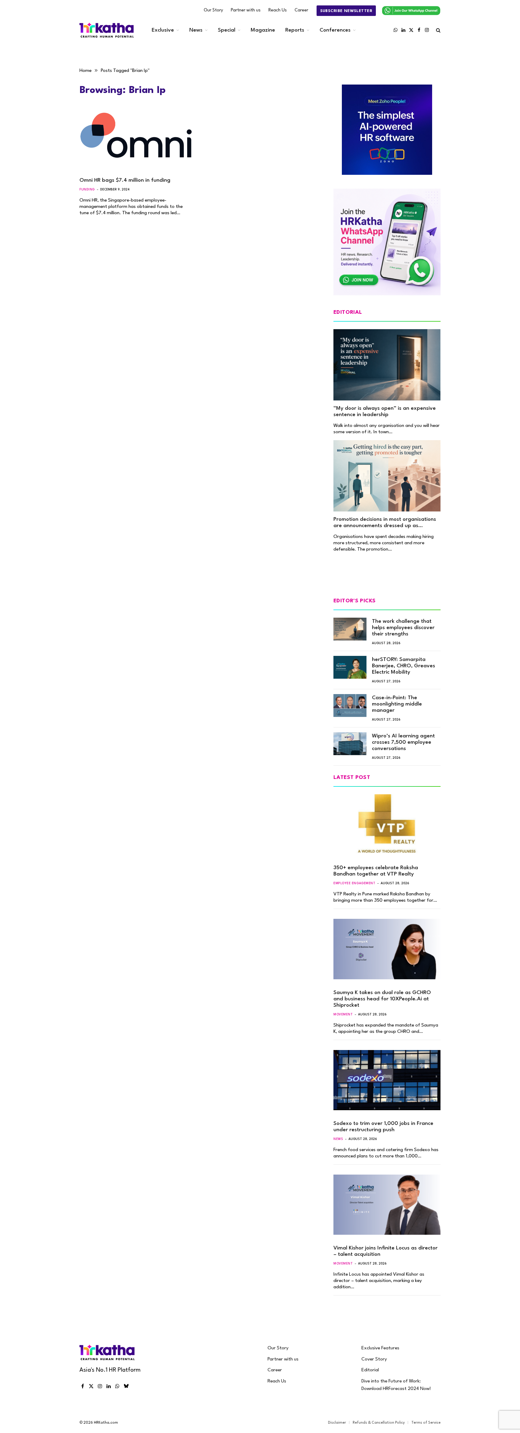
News (196, 30)
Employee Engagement (354, 883)
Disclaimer (337, 1423)
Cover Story (374, 1359)
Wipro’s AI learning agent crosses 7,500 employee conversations (403, 742)
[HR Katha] (106, 30)
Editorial (370, 1370)
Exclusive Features (380, 1348)
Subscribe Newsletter (346, 11)
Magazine (263, 30)
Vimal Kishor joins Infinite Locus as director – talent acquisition (385, 1251)
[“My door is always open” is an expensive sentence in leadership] (387, 364)
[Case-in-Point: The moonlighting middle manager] (350, 705)
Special (226, 30)
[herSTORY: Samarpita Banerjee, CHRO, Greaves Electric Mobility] (350, 667)
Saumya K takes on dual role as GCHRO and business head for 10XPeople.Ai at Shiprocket (382, 999)
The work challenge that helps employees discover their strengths (403, 628)
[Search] (438, 30)
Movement (343, 1014)
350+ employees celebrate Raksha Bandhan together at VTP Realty (375, 871)
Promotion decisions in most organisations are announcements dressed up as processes (384, 523)
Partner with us (246, 10)
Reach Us (277, 10)
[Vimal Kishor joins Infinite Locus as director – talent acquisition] (387, 1205)
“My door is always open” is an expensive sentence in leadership (384, 411)
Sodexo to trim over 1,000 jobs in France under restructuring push (383, 1126)
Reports (294, 30)
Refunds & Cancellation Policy (379, 1423)
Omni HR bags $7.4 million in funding (124, 180)
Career (301, 10)
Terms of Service (426, 1423)
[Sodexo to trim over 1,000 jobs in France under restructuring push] (387, 1080)
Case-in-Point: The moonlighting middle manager (397, 704)
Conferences (335, 30)
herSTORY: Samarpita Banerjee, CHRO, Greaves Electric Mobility (403, 666)
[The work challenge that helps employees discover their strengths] (350, 629)
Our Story (213, 10)
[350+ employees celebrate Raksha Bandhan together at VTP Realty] (387, 824)
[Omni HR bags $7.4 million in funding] (136, 140)
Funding (87, 189)
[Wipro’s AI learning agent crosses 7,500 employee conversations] (350, 743)
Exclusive (163, 30)
